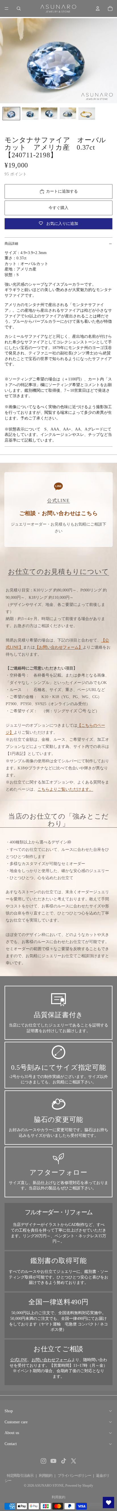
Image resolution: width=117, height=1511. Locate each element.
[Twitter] (73, 1461)
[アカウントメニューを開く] (97, 8)
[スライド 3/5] (49, 113)
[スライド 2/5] (30, 113)
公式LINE (19, 1360)
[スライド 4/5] (68, 113)
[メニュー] (6, 8)
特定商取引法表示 (20, 1475)
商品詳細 (11, 244)
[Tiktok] (63, 1461)
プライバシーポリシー (74, 1475)
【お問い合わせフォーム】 (59, 647)
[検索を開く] (18, 8)
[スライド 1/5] (11, 113)
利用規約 (45, 1475)
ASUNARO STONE (49, 1486)
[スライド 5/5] (86, 113)
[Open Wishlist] (108, 1502)
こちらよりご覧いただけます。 (65, 789)
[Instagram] (43, 1461)
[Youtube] (53, 1461)
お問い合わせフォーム (51, 1360)
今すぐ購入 (58, 208)
